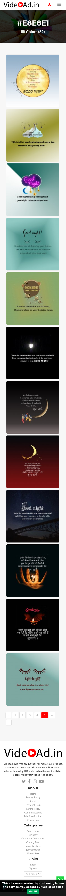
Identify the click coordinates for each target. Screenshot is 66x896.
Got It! (33, 891)
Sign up (33, 868)
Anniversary (33, 831)
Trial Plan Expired (33, 816)
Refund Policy (33, 808)
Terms (33, 793)
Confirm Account (33, 812)
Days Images (33, 850)
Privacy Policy (33, 797)
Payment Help (33, 805)
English (33, 874)
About (33, 801)
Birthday (33, 835)
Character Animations (33, 838)
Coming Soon (33, 842)
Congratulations (33, 846)
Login (33, 864)
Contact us (33, 820)
